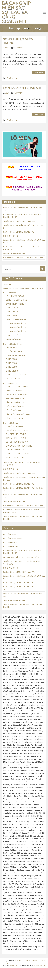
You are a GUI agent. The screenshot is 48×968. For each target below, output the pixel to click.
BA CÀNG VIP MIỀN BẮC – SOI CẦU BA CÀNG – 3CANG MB (16, 12)
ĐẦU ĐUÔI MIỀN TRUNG (16, 450)
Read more (38, 72)
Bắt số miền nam (10, 383)
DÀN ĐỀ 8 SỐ (11, 367)
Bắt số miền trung (12, 78)
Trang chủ (7, 284)
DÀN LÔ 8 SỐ (11, 316)
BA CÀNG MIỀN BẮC (14, 351)
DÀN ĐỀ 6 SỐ (11, 363)
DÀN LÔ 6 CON (12, 308)
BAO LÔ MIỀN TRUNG (15, 426)
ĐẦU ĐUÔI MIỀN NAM (15, 402)
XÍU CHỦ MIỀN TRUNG (15, 458)
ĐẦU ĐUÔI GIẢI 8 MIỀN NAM (18, 414)
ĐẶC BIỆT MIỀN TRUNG (16, 434)
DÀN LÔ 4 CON (12, 312)
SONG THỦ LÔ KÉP (14, 335)
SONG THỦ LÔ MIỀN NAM (17, 387)
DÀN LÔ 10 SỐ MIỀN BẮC (16, 319)
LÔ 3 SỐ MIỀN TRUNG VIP (22, 88)
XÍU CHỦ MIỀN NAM (14, 418)
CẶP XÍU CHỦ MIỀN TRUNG (17, 430)
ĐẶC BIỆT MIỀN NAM (15, 398)
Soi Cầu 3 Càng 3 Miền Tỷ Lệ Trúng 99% (19, 221)
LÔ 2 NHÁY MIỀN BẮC (15, 296)
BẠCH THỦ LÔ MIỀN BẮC (16, 304)
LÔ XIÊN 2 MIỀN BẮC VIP (16, 323)
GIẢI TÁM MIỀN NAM (15, 406)
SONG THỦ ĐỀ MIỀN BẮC (16, 375)
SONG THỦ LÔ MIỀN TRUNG (18, 41)
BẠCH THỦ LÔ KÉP (14, 339)
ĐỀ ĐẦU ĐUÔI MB (13, 379)
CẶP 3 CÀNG (11, 347)
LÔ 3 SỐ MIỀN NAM (14, 410)
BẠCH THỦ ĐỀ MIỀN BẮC (16, 355)
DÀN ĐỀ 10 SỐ (12, 371)
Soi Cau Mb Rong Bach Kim (14, 253)
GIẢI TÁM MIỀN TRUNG (16, 438)
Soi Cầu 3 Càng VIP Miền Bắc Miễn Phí (18, 232)
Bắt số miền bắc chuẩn (12, 344)
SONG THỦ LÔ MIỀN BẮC (16, 300)
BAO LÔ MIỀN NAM (14, 391)
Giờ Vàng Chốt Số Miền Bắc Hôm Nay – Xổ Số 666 (23, 257)
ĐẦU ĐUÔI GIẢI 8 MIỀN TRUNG (19, 446)
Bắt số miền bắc (9, 293)
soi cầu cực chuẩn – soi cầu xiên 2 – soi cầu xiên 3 (23, 289)
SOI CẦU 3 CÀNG (10, 236)
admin (7, 48)
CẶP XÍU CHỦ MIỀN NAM (16, 394)
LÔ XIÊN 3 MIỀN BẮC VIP (16, 327)
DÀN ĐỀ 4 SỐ (11, 359)
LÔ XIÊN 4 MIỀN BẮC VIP (16, 331)
